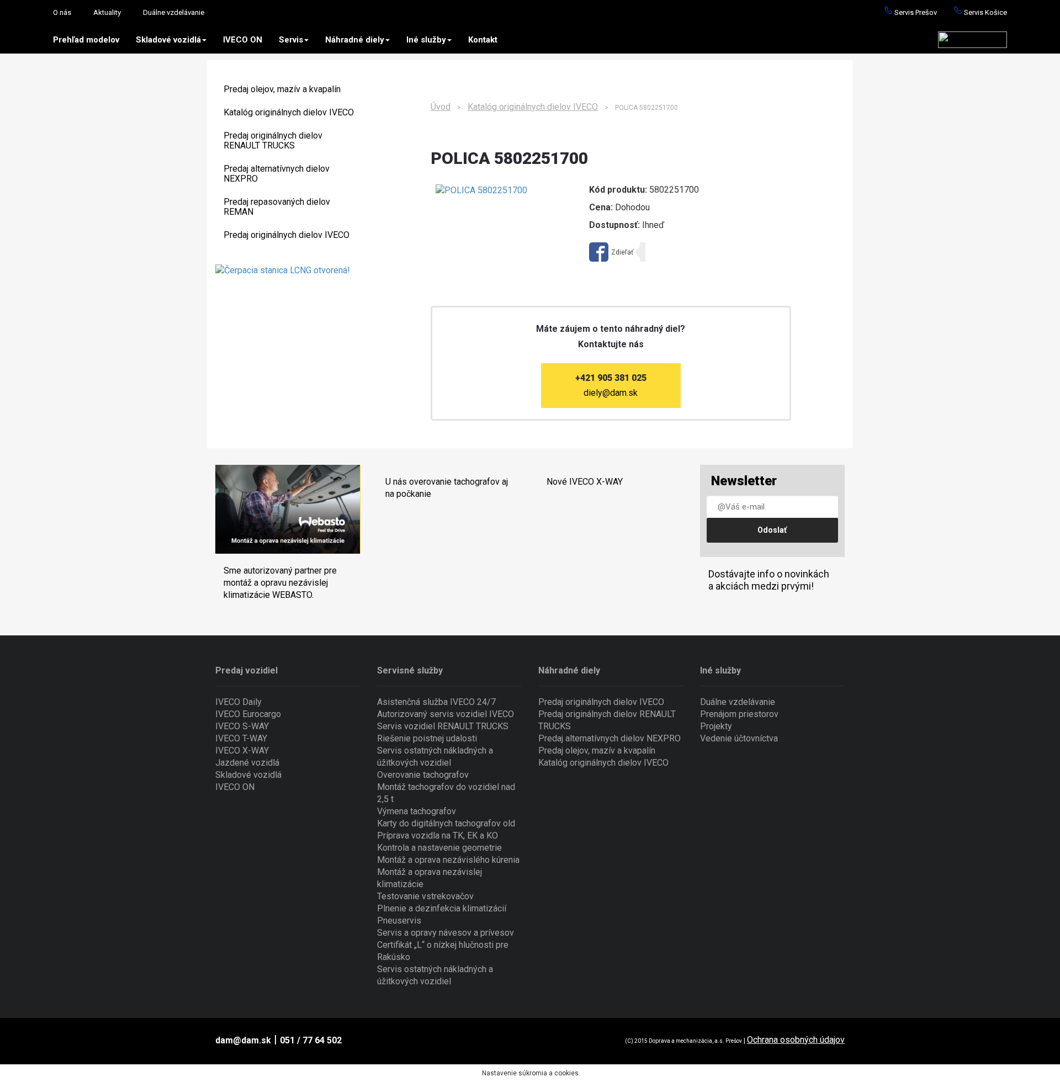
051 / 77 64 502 (311, 1040)
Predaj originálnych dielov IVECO (286, 235)
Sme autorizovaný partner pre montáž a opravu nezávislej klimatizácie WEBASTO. (280, 582)
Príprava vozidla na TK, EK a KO (437, 835)
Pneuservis (399, 920)
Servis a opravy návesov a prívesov (445, 932)
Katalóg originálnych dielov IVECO (289, 112)
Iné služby (426, 40)
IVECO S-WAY (242, 726)
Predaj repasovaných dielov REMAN (277, 207)
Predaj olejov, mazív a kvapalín (282, 89)
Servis (291, 40)
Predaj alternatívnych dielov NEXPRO (277, 173)
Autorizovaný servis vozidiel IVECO (445, 714)
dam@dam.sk (243, 1040)
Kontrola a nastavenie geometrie (439, 847)
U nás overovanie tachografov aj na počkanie (446, 487)
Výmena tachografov (416, 811)
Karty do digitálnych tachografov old (446, 823)
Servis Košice (984, 12)
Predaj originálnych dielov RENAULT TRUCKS (273, 140)
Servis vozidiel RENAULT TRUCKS (442, 726)
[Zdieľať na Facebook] (611, 252)
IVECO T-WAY (241, 738)
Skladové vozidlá (168, 40)
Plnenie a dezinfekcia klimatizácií (441, 908)
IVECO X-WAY (242, 750)
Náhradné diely (354, 40)
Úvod (441, 107)
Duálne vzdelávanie (173, 12)
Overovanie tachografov (423, 775)
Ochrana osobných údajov (796, 1040)
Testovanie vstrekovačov (425, 896)
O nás (62, 12)
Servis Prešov (915, 12)
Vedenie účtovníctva (739, 738)
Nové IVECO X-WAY (585, 481)
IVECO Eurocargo (248, 714)
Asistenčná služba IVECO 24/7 (436, 702)
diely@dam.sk (611, 393)
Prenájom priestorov (739, 714)
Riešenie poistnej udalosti (427, 738)
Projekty (716, 726)
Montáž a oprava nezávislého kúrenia (448, 860)
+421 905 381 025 (610, 378)
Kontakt (482, 40)
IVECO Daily (238, 702)
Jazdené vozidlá (247, 762)
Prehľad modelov (86, 40)
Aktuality (107, 12)
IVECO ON (242, 40)
